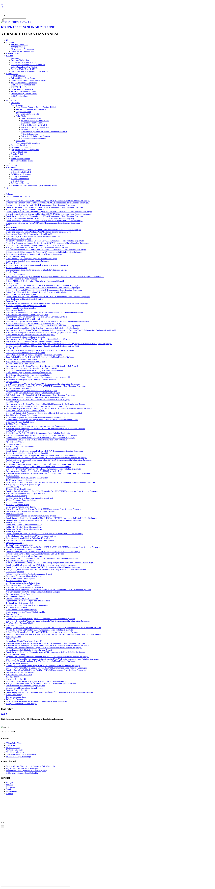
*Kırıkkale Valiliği (13, 748)
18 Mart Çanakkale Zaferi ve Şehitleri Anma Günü (26, 306)
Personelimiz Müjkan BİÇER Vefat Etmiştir (23, 319)
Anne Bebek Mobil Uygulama (28, 143)
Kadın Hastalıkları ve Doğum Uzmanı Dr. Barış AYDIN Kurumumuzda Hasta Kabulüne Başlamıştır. (45, 429)
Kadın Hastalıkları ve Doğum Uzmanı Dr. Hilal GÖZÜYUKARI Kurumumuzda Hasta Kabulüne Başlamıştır (49, 473)
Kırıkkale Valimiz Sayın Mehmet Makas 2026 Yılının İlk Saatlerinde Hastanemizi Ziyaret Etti (42, 346)
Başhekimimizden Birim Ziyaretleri (20, 560)
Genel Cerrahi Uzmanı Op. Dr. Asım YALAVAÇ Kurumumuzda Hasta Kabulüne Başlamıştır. (43, 384)
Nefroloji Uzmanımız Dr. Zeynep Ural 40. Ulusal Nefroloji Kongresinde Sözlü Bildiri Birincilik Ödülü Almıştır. (50, 563)
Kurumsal (10, 42)
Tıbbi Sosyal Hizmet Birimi (22, 161)
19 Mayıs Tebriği (12, 263)
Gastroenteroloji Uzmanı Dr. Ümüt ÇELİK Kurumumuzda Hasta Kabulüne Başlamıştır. (40, 205)
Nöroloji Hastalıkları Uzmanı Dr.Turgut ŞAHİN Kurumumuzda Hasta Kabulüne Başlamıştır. (42, 285)
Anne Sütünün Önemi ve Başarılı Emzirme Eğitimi (36, 107)
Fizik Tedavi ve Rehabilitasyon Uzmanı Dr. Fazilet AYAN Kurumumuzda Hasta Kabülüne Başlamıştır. (46, 668)
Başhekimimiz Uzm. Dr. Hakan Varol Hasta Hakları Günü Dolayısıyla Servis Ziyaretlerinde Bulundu (45, 404)
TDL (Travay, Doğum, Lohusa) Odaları (31, 109)
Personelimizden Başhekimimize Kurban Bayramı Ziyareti (29, 650)
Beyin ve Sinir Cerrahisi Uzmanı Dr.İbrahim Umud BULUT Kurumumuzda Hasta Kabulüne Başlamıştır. (47, 657)
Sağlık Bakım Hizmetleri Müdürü (24, 67)
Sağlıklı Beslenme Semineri (17, 663)
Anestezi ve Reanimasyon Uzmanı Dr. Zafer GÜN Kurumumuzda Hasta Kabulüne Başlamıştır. (43, 230)
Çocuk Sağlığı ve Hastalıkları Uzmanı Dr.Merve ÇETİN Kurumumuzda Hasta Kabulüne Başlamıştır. (45, 652)
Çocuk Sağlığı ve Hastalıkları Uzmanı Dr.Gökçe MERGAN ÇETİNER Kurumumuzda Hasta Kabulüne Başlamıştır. (51, 518)
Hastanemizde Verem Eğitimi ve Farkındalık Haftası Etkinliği (30, 538)
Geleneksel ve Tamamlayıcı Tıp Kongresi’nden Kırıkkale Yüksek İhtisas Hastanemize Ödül (42, 420)
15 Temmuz (10, 225)
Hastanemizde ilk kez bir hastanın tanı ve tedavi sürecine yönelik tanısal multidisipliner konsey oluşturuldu (47, 321)
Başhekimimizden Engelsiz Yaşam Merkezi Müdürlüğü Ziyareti (31, 516)
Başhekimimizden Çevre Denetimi (19, 594)
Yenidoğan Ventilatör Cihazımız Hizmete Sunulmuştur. (27, 605)
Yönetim (9, 56)
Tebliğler (9, 782)
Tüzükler (9, 785)
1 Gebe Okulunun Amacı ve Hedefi (35, 120)
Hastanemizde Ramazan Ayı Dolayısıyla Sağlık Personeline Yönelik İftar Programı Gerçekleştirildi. (45, 312)
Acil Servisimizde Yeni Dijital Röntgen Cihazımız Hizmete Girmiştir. (33, 592)
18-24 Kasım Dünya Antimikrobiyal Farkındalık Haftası (28, 375)
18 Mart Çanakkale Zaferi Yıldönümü (21, 500)
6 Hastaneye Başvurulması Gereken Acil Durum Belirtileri (44, 132)
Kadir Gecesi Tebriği (14, 695)
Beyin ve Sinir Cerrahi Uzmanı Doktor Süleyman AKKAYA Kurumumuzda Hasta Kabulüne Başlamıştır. (47, 203)
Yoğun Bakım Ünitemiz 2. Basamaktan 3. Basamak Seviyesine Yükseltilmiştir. (37, 292)
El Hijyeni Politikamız (19, 44)
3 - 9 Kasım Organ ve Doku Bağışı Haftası (23, 583)
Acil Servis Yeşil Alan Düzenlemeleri (20, 446)
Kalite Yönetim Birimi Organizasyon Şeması (28, 80)
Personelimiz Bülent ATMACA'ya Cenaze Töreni (25, 641)
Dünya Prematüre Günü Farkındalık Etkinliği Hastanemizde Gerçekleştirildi (35, 370)
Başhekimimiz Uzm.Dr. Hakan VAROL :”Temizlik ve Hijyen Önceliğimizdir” (36, 426)
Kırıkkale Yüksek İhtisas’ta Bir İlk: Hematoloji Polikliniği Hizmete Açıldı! (35, 323)
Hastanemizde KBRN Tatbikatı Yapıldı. (21, 610)
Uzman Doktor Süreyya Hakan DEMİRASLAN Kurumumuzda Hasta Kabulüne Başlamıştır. (42, 328)
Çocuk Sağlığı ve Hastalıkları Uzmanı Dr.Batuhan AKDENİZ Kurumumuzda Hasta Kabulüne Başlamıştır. (48, 297)
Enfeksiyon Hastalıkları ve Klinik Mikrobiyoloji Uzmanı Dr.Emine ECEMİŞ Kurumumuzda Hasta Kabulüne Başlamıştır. (53, 628)
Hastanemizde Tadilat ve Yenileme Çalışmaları (24, 556)
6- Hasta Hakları (17, 181)
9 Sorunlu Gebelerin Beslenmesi (33, 138)
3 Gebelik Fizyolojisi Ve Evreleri (34, 125)
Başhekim (15, 58)
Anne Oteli (20, 141)
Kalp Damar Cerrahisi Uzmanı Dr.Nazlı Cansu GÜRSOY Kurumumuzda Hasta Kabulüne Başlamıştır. (46, 458)
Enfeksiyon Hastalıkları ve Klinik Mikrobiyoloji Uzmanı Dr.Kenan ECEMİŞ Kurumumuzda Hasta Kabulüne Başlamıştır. (53, 634)
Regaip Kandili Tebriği (15, 543)
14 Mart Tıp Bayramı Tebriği (17, 505)
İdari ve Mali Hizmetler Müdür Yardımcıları (28, 65)
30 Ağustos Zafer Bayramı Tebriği (19, 623)
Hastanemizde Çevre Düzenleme (19, 674)
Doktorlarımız (11, 165)
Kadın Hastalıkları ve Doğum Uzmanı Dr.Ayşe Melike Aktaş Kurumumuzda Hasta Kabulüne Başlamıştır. (47, 303)
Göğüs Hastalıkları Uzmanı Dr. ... (19, 196)
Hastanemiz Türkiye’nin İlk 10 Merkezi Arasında (25, 411)
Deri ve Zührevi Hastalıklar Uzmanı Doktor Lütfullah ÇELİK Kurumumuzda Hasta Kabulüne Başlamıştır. (48, 200)
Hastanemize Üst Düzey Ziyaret (18, 238)
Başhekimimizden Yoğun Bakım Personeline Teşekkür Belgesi (30, 511)
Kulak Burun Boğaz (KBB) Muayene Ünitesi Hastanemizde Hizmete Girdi (35, 417)
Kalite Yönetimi (12, 74)
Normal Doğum (12, 449)
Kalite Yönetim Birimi (19, 96)
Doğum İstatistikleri (23, 112)
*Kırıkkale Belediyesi (14, 750)
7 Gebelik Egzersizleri (29, 134)
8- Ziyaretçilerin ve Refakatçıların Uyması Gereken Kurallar (34, 185)
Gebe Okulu (21, 116)
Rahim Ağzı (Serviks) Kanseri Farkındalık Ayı (24, 525)
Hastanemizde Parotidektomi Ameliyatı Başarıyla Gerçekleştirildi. (31, 368)
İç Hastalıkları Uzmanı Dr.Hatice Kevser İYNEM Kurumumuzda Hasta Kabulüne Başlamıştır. (43, 632)
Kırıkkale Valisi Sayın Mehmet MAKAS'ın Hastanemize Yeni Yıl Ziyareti (35, 554)
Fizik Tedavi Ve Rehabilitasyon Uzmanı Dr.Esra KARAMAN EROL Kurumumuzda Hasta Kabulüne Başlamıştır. (51, 482)
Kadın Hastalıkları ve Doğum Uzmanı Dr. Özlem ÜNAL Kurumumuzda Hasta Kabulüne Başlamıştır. (46, 643)
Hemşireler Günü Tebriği (16, 679)
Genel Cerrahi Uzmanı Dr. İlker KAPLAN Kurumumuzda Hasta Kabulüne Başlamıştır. (40, 437)
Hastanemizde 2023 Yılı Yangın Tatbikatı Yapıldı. (25, 612)
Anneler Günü (11, 272)
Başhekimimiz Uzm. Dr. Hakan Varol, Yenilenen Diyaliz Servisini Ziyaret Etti (36, 317)
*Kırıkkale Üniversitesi (15, 752)
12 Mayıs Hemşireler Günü (16, 268)
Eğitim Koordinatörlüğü (20, 159)
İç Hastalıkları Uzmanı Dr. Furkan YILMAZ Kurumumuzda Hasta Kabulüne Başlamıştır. (41, 218)
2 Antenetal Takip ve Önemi (32, 123)
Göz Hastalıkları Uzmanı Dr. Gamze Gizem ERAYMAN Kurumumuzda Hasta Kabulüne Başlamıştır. (46, 250)
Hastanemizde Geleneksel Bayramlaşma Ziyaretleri (26, 493)
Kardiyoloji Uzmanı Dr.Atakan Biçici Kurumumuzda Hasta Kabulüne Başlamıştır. (38, 247)
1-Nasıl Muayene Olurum (21, 170)
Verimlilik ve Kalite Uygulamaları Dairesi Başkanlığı (26, 771)
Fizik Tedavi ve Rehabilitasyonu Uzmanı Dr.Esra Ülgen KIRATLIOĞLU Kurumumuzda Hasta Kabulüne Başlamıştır (52, 659)
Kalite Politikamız (18, 76)
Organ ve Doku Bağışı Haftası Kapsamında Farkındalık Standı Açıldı (33, 393)
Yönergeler (10, 787)
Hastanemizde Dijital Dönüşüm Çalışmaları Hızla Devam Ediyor (31, 259)
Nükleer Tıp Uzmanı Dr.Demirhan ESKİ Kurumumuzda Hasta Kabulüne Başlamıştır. (39, 630)
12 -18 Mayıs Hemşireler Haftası (19, 480)
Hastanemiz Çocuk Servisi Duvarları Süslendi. (24, 576)
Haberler (9, 194)
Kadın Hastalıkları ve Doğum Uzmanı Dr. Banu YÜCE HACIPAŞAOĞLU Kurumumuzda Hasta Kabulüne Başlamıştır (53, 547)
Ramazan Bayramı (13, 301)
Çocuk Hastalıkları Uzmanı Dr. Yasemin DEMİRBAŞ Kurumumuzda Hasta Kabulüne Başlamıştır (44, 534)
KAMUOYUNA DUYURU (17, 431)
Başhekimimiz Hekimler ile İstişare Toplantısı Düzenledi (28, 601)
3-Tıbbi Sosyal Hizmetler (21, 174)
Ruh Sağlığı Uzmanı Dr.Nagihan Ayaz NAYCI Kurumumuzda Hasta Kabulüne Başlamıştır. (42, 558)
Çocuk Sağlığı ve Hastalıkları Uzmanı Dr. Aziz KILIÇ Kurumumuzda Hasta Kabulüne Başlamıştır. (45, 216)
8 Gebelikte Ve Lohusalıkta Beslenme (36, 136)
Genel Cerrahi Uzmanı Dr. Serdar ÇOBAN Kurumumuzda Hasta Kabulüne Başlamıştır (40, 619)
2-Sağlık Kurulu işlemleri (21, 172)
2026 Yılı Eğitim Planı (19, 87)
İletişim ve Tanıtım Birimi (21, 147)
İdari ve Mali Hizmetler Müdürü (23, 62)
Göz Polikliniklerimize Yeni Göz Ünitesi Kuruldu (25, 353)
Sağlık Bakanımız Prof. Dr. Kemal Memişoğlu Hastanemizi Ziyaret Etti (34, 355)
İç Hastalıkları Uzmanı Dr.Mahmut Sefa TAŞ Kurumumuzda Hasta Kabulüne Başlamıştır (41, 661)
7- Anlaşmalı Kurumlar (20, 183)
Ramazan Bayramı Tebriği (16, 496)
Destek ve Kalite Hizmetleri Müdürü (25, 69)
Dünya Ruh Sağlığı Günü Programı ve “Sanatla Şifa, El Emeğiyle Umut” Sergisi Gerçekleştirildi (44, 413)
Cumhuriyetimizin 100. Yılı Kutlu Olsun (22, 598)
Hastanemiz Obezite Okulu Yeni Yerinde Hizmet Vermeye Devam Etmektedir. (36, 681)
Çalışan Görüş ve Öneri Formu (23, 78)
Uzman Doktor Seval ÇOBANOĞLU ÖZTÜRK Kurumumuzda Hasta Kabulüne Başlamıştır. (43, 326)
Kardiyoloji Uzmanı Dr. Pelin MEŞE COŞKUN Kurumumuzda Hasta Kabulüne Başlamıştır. (42, 435)
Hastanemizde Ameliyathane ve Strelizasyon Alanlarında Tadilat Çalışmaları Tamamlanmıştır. (42, 332)
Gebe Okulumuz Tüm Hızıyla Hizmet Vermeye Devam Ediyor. (31, 536)
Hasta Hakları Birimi (19, 152)
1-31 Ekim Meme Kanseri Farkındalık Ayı (22, 415)
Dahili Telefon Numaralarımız (22, 51)
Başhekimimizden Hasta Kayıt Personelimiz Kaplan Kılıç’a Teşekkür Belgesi (36, 270)
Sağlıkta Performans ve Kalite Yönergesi (22, 768)
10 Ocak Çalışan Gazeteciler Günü (19, 545)
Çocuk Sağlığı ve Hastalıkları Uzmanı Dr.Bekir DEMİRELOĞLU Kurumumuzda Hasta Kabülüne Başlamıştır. (49, 692)
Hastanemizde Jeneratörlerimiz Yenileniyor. (23, 585)
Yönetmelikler (11, 791)
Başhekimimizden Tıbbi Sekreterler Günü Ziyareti (25, 361)
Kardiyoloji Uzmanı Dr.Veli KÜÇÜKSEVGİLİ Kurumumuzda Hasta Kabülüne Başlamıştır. (42, 683)
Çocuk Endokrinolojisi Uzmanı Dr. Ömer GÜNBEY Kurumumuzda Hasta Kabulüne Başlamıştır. (44, 221)
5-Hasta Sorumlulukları (20, 179)
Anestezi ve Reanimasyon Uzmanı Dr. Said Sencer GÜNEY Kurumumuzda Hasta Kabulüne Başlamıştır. (47, 243)
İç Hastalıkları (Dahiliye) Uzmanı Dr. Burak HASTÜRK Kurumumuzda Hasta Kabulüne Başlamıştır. (46, 386)
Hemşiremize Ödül (13, 636)
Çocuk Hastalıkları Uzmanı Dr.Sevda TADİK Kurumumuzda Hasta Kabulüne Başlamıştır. (41, 565)
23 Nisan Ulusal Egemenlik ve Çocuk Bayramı (24, 688)
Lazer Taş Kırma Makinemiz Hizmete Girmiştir (24, 299)
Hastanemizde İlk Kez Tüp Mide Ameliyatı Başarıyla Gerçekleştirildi (33, 236)
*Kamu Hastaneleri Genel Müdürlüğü (21, 754)
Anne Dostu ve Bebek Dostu (27, 114)
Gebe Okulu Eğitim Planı (31, 118)
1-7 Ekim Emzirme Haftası (16, 424)
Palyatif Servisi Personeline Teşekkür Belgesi (23, 549)
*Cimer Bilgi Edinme (14, 743)
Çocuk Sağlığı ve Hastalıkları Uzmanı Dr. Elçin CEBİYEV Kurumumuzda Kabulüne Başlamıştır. (44, 451)
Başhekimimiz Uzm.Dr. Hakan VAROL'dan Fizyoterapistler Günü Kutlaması (36, 440)
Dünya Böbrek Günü (14, 502)
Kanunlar (9, 794)
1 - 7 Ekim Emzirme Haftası (17, 607)
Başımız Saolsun (12, 382)
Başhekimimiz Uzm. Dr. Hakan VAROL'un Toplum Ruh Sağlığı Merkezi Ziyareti (38, 339)
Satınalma (15, 156)
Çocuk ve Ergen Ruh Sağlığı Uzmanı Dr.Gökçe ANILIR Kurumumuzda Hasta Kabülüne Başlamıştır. (46, 670)
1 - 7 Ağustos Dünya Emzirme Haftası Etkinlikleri (25, 209)
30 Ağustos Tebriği (13, 444)
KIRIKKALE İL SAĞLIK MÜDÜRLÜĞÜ (28, 27)
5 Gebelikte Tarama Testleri (32, 129)
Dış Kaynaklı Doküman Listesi (23, 85)
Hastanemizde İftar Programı (17, 310)
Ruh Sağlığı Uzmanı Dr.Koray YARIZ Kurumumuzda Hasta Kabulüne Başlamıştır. (38, 467)
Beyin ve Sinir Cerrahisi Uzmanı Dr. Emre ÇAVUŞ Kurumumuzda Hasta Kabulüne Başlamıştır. (44, 520)
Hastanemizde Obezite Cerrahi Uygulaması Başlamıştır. (28, 261)
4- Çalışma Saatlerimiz (20, 176)
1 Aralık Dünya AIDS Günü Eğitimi (20, 364)
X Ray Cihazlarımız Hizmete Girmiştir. (21, 704)
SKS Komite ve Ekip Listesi (22, 89)
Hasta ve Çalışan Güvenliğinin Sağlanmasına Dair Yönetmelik (30, 766)
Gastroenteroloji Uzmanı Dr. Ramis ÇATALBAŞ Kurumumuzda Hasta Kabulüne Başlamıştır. (43, 223)
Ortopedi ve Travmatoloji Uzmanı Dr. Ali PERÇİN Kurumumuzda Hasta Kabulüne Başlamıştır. (43, 469)
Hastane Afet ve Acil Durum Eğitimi (20, 578)
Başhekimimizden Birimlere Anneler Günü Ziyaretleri (27, 478)
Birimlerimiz (11, 100)
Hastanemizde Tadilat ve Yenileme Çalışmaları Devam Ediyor (30, 540)
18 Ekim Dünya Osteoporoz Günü (19, 603)
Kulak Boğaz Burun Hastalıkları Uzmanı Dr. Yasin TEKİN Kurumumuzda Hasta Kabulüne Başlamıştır (46, 464)
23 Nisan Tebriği (12, 283)
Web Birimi (15, 103)
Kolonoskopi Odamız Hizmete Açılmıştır (22, 294)
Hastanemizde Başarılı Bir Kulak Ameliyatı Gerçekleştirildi (29, 234)
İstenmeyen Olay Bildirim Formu (24, 94)
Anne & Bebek (17, 105)
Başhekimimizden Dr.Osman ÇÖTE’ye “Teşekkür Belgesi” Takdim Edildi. (35, 341)
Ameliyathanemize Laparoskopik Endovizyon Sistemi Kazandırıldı (32, 379)
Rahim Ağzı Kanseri (14, 531)
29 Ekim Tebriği (12, 402)
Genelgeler (10, 789)
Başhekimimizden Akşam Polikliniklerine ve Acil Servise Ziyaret (31, 391)
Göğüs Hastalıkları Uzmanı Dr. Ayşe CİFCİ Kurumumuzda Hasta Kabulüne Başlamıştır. (40, 455)
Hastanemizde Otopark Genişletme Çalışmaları (24, 587)
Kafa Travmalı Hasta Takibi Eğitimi (20, 422)
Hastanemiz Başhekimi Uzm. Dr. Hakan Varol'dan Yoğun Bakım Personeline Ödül (38, 232)
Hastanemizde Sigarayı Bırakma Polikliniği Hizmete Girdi (29, 373)
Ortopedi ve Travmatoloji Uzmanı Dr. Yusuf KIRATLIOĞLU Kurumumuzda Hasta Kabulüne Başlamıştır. (48, 621)
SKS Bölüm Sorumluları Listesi (23, 91)
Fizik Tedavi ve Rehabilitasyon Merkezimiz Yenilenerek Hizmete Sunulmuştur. (37, 701)
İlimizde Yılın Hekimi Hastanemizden (21, 308)
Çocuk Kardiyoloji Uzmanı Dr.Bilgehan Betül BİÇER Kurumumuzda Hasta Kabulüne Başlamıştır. (45, 207)
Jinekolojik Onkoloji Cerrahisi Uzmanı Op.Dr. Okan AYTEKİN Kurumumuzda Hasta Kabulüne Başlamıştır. (49, 460)
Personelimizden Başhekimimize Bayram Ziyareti (25, 686)
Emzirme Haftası (12, 614)
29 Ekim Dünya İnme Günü (17, 596)
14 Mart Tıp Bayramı (14, 699)
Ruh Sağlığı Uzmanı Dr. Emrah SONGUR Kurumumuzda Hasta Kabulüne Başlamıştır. (40, 395)
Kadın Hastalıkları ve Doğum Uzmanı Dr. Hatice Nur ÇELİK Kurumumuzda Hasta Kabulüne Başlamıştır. (48, 645)
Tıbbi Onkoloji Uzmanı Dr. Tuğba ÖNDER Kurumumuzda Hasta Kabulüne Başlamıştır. (41, 357)
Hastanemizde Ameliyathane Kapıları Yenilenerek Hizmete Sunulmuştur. (34, 254)
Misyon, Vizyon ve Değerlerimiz (24, 82)
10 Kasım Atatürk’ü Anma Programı (20, 388)
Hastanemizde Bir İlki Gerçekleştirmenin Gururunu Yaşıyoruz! (30, 335)
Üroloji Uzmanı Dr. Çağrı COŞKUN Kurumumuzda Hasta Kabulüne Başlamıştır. (38, 433)
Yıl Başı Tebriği (12, 348)
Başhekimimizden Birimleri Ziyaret (20, 672)
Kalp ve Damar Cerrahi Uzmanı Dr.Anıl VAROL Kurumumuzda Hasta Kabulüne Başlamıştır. (43, 288)
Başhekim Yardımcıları (20, 60)
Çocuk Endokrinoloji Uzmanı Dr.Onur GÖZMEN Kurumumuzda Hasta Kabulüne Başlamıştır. (43, 567)
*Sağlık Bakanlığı (13, 745)
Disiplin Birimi (17, 154)
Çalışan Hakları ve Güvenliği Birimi (25, 150)
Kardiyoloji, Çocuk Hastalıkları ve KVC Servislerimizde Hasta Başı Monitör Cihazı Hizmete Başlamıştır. (47, 569)
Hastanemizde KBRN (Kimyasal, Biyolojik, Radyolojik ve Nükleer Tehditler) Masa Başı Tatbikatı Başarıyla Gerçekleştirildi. (55, 277)
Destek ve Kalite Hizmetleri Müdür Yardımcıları (30, 71)
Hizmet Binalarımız (13, 53)
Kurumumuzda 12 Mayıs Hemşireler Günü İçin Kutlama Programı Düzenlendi (37, 265)
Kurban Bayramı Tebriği (15, 256)
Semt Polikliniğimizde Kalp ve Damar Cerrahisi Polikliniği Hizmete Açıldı (35, 245)
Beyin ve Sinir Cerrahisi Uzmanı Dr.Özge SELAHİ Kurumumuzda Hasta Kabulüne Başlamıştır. (44, 648)
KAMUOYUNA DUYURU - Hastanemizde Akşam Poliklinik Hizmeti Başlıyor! (38, 399)
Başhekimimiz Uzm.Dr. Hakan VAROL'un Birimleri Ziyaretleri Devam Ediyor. (37, 406)
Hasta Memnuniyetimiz (15, 625)
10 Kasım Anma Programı (16, 581)
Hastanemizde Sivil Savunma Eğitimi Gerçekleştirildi (27, 315)
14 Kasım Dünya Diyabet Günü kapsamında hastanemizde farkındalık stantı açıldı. (38, 377)
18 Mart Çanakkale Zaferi (16, 697)
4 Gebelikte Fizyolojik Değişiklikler (35, 127)
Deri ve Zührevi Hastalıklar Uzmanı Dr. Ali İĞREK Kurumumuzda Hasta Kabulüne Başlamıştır (43, 509)
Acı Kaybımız (11, 227)
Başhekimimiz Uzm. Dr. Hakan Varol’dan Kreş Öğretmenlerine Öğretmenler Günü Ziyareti (42, 366)
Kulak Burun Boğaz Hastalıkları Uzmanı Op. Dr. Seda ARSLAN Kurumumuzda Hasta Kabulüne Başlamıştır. (49, 408)
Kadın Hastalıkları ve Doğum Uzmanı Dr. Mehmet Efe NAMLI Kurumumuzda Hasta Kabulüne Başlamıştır (48, 590)
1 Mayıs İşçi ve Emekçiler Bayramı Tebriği (23, 484)
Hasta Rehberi (11, 167)
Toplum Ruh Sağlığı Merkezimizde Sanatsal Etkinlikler (27, 453)
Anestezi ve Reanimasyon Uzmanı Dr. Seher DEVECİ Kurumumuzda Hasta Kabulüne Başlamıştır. (45, 241)
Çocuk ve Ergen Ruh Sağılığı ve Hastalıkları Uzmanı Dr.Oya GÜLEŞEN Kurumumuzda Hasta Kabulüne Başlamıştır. (52, 491)
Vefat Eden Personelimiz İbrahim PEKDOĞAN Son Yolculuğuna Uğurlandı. (36, 397)
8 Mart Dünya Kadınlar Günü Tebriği (20, 507)
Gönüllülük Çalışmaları (15, 572)
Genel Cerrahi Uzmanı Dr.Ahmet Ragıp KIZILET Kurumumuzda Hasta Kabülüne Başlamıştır (43, 666)
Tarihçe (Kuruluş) (18, 47)
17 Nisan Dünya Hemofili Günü (18, 489)
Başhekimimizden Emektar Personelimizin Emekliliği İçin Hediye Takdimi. (35, 471)
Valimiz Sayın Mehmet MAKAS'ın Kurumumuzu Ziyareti (29, 574)
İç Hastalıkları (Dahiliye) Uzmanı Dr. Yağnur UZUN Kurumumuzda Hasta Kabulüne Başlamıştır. (44, 252)
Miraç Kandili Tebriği (14, 522)
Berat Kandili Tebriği (14, 514)
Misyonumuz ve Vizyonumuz (22, 49)
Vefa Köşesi (10, 639)
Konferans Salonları (19, 145)
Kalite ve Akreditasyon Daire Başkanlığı (22, 773)
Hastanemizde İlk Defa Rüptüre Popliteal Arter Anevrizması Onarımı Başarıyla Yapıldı (40, 350)
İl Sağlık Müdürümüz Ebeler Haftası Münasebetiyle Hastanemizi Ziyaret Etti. (36, 281)
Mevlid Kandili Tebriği (15, 442)
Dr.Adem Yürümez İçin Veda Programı (21, 279)
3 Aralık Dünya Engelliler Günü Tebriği (21, 359)
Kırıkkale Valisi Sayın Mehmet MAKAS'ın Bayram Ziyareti (29, 498)
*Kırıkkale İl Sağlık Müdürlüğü (18, 756)
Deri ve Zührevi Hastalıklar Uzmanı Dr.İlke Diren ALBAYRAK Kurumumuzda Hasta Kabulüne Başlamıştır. (49, 214)
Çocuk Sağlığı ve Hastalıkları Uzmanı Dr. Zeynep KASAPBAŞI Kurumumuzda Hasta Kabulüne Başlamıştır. (49, 212)
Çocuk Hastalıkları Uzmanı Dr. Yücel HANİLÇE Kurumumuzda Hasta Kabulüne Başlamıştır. (43, 552)
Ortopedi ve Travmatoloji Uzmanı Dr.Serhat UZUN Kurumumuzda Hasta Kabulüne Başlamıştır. (44, 290)
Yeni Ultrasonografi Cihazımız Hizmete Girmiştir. (25, 337)
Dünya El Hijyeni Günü (15, 274)
